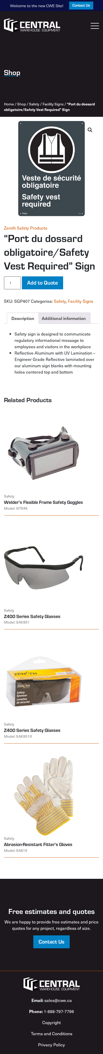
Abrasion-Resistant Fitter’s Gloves (38, 844)
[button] (90, 130)
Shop (21, 104)
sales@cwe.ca (51, 1000)
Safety (34, 104)
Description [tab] (22, 318)
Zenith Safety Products (25, 228)
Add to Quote (42, 282)
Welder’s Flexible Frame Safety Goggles (43, 502)
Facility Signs (53, 104)
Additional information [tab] (64, 318)
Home (9, 104)
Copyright (51, 1022)
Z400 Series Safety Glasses (32, 616)
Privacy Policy (51, 1044)
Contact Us (81, 5)
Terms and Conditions (51, 1033)
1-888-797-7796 (51, 1011)
